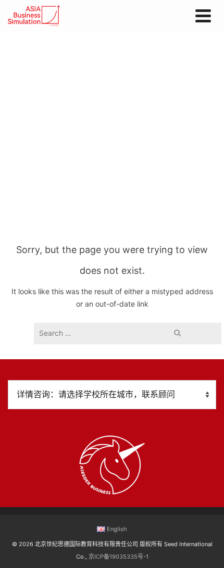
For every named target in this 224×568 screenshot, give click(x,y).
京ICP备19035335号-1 (118, 556)
